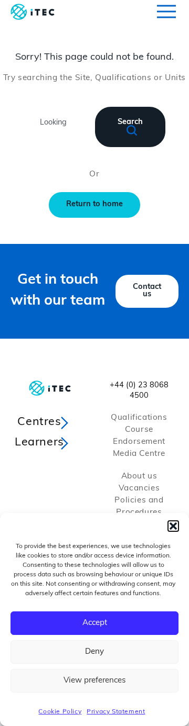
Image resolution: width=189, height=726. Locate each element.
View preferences (94, 681)
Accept (94, 623)
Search (130, 122)
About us (139, 477)
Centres (39, 422)
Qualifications (139, 418)
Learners (39, 442)
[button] (173, 526)
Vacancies (139, 489)
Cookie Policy (59, 712)
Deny (94, 652)
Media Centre (139, 454)
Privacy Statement (116, 712)
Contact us (147, 290)
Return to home (94, 204)
